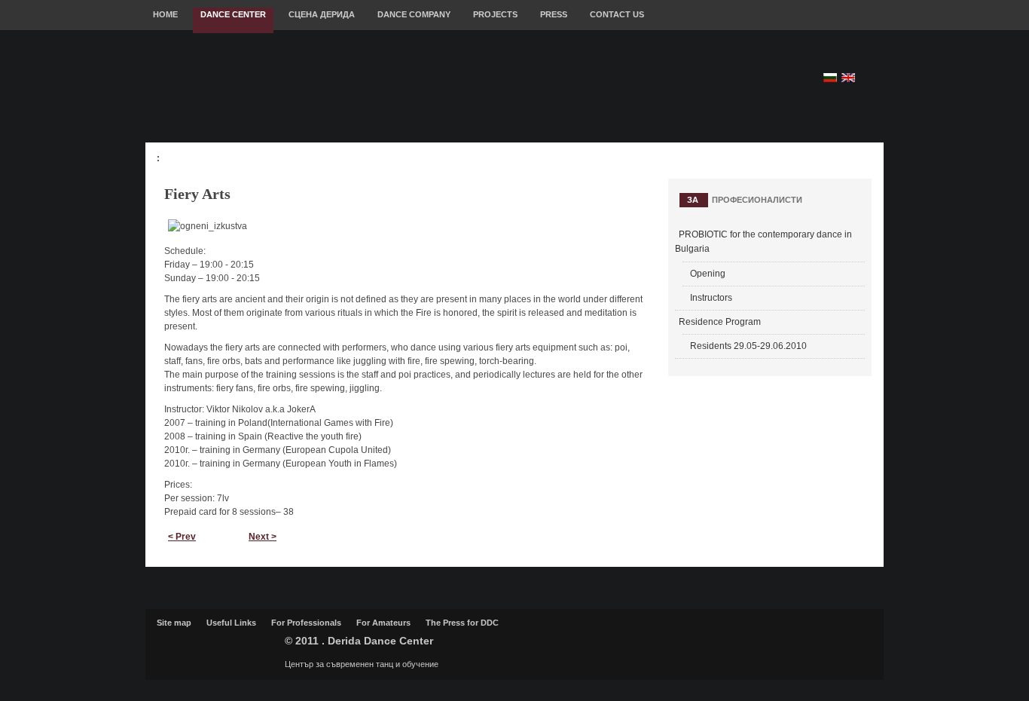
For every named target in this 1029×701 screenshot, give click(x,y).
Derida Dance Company (217, 646)
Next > (262, 536)
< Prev (182, 536)
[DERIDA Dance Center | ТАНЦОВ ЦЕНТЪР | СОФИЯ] (422, 87)
